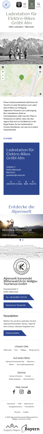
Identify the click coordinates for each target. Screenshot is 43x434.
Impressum (11, 404)
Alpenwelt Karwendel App (15, 361)
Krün (16, 350)
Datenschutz (28, 404)
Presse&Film (29, 407)
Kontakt (28, 376)
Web (26, 184)
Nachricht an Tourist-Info (16, 305)
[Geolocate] (40, 72)
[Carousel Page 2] (23, 240)
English (26, 412)
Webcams (30, 361)
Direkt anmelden (12, 333)
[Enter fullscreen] (3, 67)
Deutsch (17, 412)
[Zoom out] (3, 75)
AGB (19, 404)
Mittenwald (7, 350)
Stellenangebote (15, 379)
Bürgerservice (34, 350)
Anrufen (10, 184)
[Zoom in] (3, 72)
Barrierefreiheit (29, 379)
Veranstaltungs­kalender (25, 364)
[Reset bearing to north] (3, 78)
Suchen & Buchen (15, 376)
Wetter (11, 364)
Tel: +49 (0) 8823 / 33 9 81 (16, 297)
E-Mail (19, 184)
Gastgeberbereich (15, 407)
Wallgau (23, 350)
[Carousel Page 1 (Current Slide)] (20, 240)
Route (33, 184)
